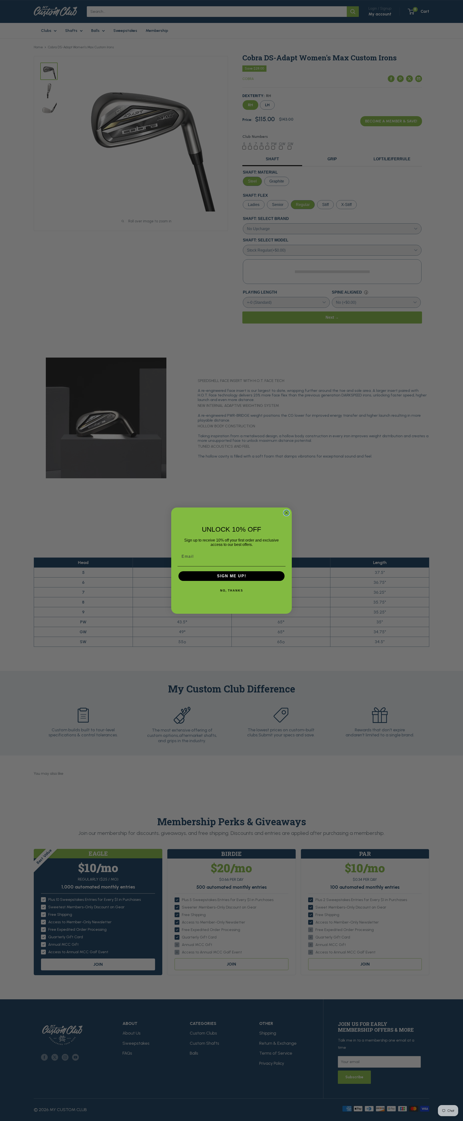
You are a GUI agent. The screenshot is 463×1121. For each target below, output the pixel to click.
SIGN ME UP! (231, 576)
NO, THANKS (231, 590)
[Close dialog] (286, 513)
